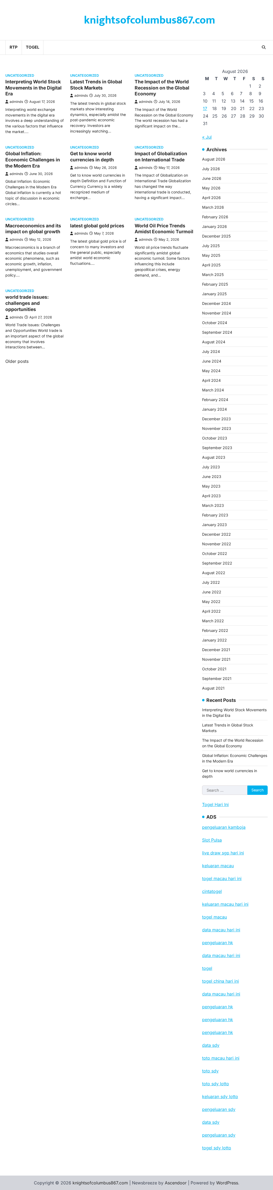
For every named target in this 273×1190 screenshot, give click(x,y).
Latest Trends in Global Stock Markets (96, 85)
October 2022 (214, 553)
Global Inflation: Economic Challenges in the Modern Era (32, 160)
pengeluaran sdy (218, 1135)
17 (205, 108)
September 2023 (217, 447)
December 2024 (216, 303)
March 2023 (213, 505)
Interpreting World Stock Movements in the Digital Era (33, 88)
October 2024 (214, 322)
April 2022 (211, 611)
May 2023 (211, 486)
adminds (16, 102)
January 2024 (214, 409)
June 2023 (211, 476)
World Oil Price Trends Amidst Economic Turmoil (164, 229)
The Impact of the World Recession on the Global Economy (162, 88)
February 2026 (215, 217)
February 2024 (215, 399)
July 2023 (211, 467)
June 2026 (211, 178)
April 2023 (211, 495)
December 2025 (216, 236)
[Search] (264, 47)
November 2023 (216, 428)
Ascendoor (176, 1182)
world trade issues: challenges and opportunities (27, 303)
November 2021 (216, 659)
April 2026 (211, 197)
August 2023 (213, 457)
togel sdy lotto (216, 1147)
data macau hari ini (221, 994)
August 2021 (213, 688)
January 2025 (214, 293)
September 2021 (216, 678)
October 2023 (214, 438)
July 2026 (211, 168)
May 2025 (211, 255)
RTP (14, 47)
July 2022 (211, 582)
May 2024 (211, 370)
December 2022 (216, 534)
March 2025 (213, 274)
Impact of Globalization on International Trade (161, 156)
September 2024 (217, 332)
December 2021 (216, 649)
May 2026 (211, 188)
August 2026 (213, 159)
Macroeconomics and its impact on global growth (33, 229)
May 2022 (211, 601)
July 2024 (211, 351)
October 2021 (214, 669)
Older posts (17, 361)
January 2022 (214, 640)
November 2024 (216, 313)
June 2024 (211, 361)
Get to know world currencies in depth (92, 156)
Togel (32, 47)
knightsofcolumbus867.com (149, 20)
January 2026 (214, 226)
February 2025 (215, 284)
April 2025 (211, 265)
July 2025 (211, 245)
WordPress (227, 1182)
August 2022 (213, 572)
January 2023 (214, 524)
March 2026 (213, 207)
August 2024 (213, 342)
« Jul (207, 137)
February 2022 (215, 630)
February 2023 (215, 515)
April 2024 (211, 380)
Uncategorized (19, 75)
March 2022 (213, 621)
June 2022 (211, 592)
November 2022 (216, 544)
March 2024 (213, 390)
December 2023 (216, 419)
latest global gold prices (97, 225)
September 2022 (217, 563)
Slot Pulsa (212, 840)
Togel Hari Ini (215, 804)
